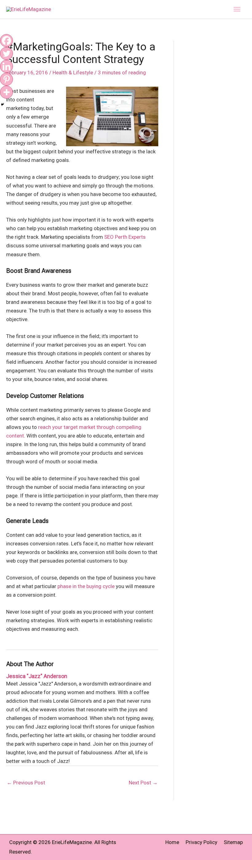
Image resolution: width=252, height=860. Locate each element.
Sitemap (233, 842)
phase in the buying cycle (86, 586)
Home (172, 842)
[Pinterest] (6, 79)
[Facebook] (6, 40)
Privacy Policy (201, 842)
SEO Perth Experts (125, 237)
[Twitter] (6, 53)
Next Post (143, 782)
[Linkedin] (6, 66)
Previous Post (26, 782)
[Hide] (2, 104)
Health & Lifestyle (73, 72)
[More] (6, 92)
